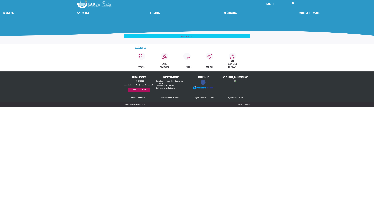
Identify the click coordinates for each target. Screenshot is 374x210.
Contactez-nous (139, 90)
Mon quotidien (83, 12)
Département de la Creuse (169, 98)
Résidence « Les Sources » (165, 86)
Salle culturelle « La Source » (166, 88)
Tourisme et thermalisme (308, 12)
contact (240, 105)
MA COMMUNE (8, 12)
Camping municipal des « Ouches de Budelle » (169, 82)
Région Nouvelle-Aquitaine (204, 98)
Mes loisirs (155, 12)
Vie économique (230, 12)
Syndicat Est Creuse (235, 98)
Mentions (247, 105)
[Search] (293, 3)
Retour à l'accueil (187, 36)
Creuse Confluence (138, 98)
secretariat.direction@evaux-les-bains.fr (138, 85)
